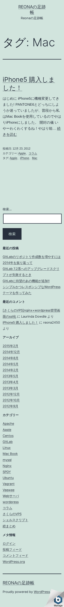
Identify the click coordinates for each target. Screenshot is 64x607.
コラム (33, 153)
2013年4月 (10, 382)
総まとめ (9, 526)
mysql (7, 460)
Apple (22, 153)
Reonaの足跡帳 (18, 582)
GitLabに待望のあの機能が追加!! (26, 281)
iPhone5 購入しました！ (20, 322)
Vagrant (9, 484)
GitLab (8, 442)
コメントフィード (15, 555)
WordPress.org (14, 561)
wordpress (11, 502)
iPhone (24, 158)
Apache (8, 423)
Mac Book (10, 454)
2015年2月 (10, 346)
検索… (7, 209)
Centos (8, 436)
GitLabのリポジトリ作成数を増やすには (32, 257)
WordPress (42, 592)
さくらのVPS (12, 514)
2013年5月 (10, 376)
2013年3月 (10, 388)
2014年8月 (10, 358)
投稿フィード (12, 549)
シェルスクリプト (15, 520)
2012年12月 (11, 394)
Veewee (8, 490)
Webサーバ (11, 496)
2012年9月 (10, 406)
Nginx (7, 466)
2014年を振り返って (18, 263)
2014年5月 (10, 364)
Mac (34, 158)
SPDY (7, 472)
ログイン (9, 543)
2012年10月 (11, 400)
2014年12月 (11, 352)
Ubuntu (8, 478)
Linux (7, 448)
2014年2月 (10, 370)
